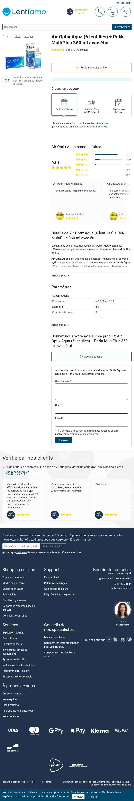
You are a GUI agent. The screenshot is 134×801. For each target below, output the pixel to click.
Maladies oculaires (54, 637)
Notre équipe (9, 699)
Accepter (78, 796)
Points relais (9, 594)
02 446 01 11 (124, 583)
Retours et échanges (55, 583)
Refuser (94, 796)
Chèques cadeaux (12, 644)
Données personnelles (14, 615)
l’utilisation (21, 552)
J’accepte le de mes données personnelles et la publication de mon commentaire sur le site (86, 432)
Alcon (17, 36)
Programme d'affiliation (15, 671)
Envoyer (63, 440)
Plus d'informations (58, 796)
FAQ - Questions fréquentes (59, 594)
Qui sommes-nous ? (13, 693)
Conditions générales (14, 600)
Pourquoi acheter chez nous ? (18, 710)
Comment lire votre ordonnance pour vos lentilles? (61, 645)
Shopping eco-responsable (17, 676)
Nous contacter (10, 716)
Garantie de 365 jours (56, 589)
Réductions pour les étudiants (18, 665)
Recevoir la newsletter (53, 546)
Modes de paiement (13, 583)
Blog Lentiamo (10, 705)
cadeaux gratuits (98, 126)
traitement (78, 430)
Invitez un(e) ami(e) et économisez (14, 651)
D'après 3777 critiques (77, 49)
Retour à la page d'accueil (14, 781)
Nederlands (126, 2)
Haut (31, 781)
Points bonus (9, 638)
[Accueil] (3, 36)
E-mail (59, 417)
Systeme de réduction (14, 659)
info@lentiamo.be (122, 588)
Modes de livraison (13, 589)
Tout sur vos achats (13, 577)
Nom (58, 405)
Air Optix (29, 36)
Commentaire (63, 381)
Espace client (51, 577)
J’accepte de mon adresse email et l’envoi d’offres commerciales (43, 552)
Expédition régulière (13, 632)
